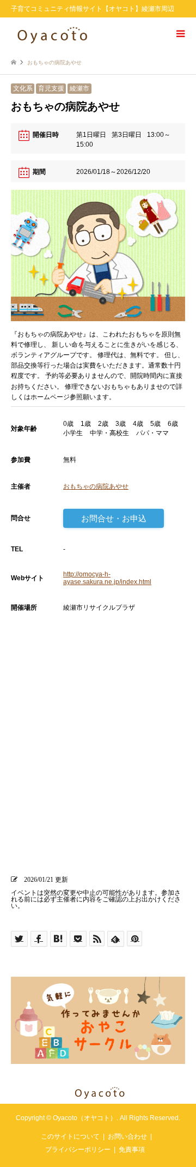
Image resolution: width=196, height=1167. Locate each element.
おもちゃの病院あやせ (95, 486)
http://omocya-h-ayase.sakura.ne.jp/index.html (107, 578)
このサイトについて (70, 1136)
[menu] (179, 33)
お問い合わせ (127, 1136)
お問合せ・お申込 (113, 518)
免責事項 (132, 1149)
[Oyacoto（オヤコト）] (52, 34)
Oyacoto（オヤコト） (85, 1118)
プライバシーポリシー (78, 1149)
